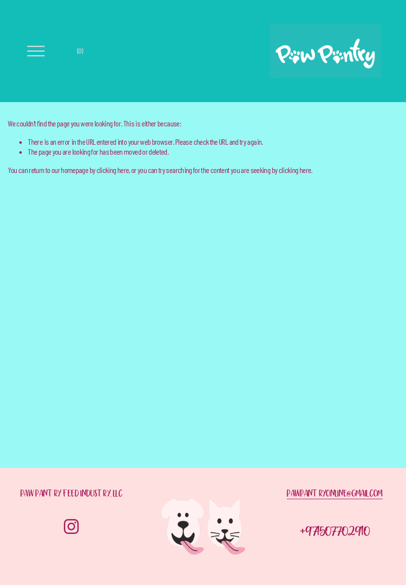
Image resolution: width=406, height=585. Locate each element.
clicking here (113, 170)
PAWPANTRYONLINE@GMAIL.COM (335, 495)
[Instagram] (71, 526)
